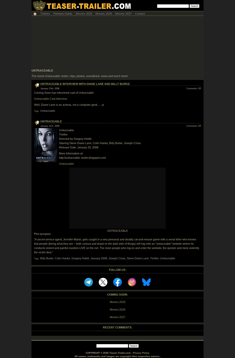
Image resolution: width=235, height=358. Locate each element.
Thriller (154, 258)
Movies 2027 (123, 13)
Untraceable (47, 110)
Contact (140, 13)
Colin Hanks (62, 258)
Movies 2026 (103, 13)
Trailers (45, 13)
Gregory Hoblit (80, 258)
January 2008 (98, 258)
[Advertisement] (117, 43)
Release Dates (62, 13)
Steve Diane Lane (138, 258)
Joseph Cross (117, 258)
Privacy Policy (141, 352)
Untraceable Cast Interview (50, 98)
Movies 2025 (84, 13)
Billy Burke (47, 258)
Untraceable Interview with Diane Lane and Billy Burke (85, 84)
